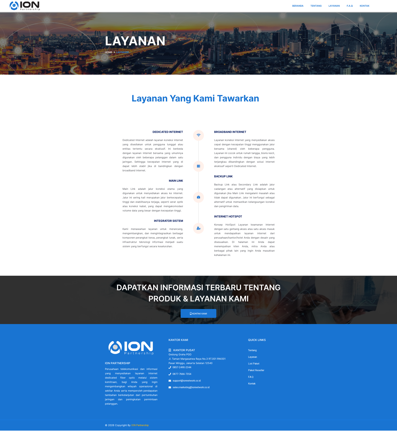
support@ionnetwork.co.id (187, 380)
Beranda (297, 5)
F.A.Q (350, 5)
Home (108, 52)
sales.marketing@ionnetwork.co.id (191, 387)
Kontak (364, 5)
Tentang (316, 5)
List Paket (253, 363)
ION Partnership (140, 425)
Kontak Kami (199, 313)
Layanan (334, 5)
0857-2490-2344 (182, 367)
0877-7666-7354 (182, 374)
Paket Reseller (256, 370)
